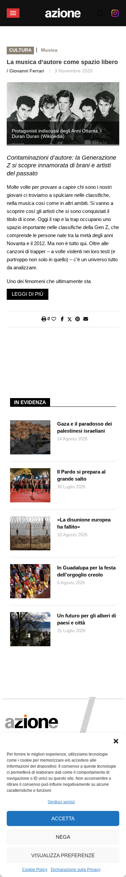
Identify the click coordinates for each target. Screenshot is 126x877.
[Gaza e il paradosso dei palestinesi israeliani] (30, 437)
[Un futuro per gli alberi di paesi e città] (30, 629)
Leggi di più (27, 294)
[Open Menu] (13, 13)
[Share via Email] (85, 319)
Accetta (63, 818)
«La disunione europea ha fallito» (84, 523)
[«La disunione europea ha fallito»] (30, 533)
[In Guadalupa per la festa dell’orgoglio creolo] (30, 581)
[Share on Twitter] (69, 319)
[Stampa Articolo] (43, 319)
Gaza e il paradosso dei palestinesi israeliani (84, 427)
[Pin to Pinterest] (77, 319)
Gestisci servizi (61, 802)
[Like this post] (53, 319)
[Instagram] (115, 13)
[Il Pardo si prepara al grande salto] (30, 485)
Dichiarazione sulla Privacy (75, 869)
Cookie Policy (34, 869)
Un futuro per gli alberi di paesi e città (86, 619)
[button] (116, 741)
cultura (20, 50)
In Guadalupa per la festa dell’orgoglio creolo (86, 571)
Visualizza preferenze (63, 855)
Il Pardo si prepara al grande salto (81, 475)
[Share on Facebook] (62, 319)
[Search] (100, 13)
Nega (63, 837)
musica (49, 50)
